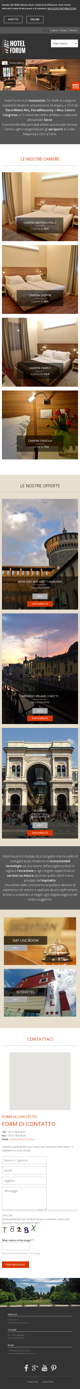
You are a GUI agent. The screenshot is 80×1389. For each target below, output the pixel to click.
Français (63, 30)
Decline (34, 19)
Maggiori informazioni (61, 8)
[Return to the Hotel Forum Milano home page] (13, 51)
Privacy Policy (32, 1382)
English (54, 30)
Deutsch (73, 30)
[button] (39, 1080)
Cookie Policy (47, 1382)
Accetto (13, 19)
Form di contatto (29, 1123)
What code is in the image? (18, 1240)
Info (40, 596)
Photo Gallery (17, 62)
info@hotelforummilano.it (22, 1139)
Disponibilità (40, 603)
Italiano (46, 30)
